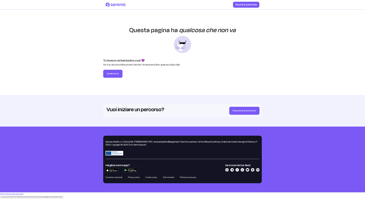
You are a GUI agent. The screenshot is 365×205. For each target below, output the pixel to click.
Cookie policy (151, 177)
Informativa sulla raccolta (11, 193)
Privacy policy (134, 177)
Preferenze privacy (188, 177)
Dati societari (168, 177)
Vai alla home (113, 73)
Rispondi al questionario (246, 4)
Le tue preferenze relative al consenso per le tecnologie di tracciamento (32, 197)
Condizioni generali (114, 177)
